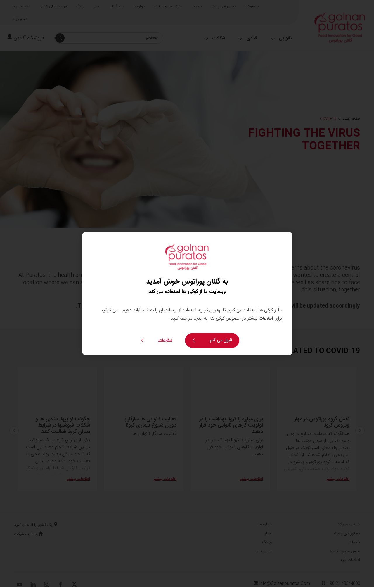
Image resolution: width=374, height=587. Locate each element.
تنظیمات (165, 340)
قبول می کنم (221, 340)
